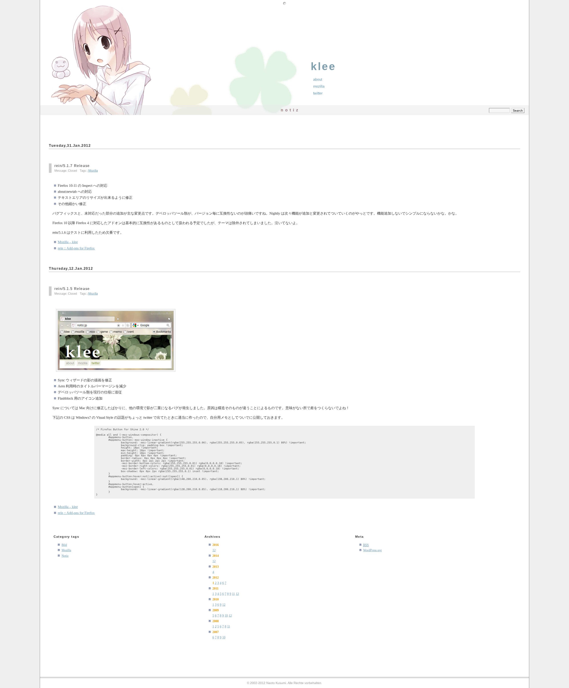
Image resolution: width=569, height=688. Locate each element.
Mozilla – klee (68, 242)
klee (323, 66)
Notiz (65, 555)
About (317, 79)
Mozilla (93, 170)
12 (214, 550)
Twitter (318, 93)
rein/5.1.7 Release (72, 166)
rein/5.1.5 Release (72, 289)
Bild (64, 545)
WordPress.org (372, 550)
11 (233, 593)
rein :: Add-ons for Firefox (76, 248)
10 (226, 615)
